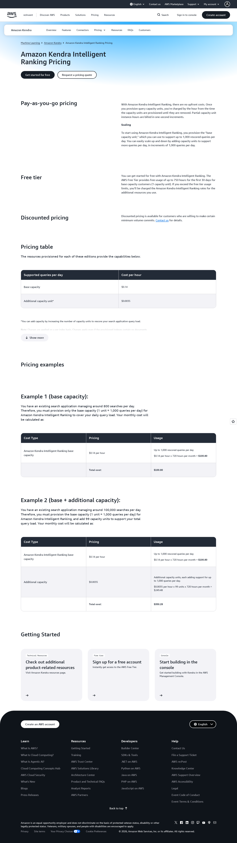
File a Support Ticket (184, 755)
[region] (118, 289)
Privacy (24, 831)
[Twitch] (198, 823)
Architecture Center (83, 775)
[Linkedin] (187, 823)
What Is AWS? (29, 748)
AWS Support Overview (186, 775)
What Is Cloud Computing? (37, 755)
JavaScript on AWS (132, 788)
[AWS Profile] (227, 4)
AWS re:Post (179, 761)
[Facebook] (181, 823)
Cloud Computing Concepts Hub (40, 768)
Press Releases (30, 795)
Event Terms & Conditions (187, 801)
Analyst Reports (81, 788)
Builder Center (130, 748)
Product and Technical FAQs (88, 781)
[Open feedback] (233, 421)
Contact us (162, 220)
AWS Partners (79, 795)
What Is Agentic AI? (32, 761)
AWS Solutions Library (85, 768)
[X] (176, 823)
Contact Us (178, 748)
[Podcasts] (209, 823)
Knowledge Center (183, 768)
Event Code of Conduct (186, 795)
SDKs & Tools (129, 755)
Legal (175, 788)
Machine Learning (30, 42)
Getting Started (80, 748)
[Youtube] (203, 823)
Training (76, 755)
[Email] (214, 823)
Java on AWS (129, 775)
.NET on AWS (129, 761)
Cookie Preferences (96, 831)
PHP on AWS (129, 781)
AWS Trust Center (82, 761)
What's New (28, 781)
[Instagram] (192, 823)
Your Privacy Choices (62, 831)
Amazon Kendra (52, 42)
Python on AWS (130, 768)
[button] (47, 15)
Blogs (24, 788)
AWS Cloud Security (33, 775)
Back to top (116, 808)
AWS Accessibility (182, 781)
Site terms (39, 831)
